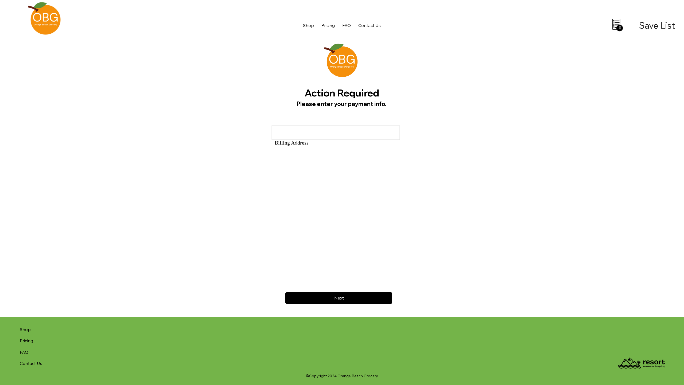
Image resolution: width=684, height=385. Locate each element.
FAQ (24, 352)
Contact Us (31, 363)
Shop (25, 329)
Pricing (26, 340)
